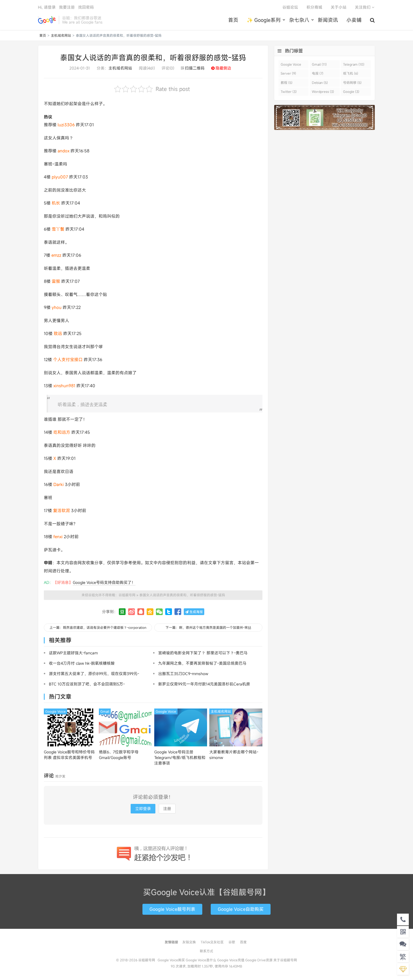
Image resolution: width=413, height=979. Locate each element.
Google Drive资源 (259, 960)
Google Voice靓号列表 (172, 909)
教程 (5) (286, 82)
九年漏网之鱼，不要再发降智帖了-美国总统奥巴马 (202, 663)
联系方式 (206, 951)
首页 (233, 20)
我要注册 (67, 7)
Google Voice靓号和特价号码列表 (69, 754)
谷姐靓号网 (47, 19)
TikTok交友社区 (212, 942)
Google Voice (55, 711)
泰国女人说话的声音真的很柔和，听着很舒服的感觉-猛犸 (153, 57)
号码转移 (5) (352, 82)
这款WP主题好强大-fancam (73, 652)
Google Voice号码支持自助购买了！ (104, 582)
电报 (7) (317, 73)
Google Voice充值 (230, 960)
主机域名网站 (61, 35)
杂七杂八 (299, 20)
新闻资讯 (328, 20)
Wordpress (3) (323, 91)
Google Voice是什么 (201, 960)
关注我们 (363, 7)
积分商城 (314, 7)
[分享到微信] (159, 611)
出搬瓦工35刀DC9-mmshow (183, 673)
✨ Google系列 (264, 20)
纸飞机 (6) (350, 73)
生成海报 (196, 611)
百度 (243, 942)
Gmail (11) (319, 64)
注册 (167, 808)
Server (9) (288, 73)
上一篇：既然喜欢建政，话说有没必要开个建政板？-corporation (97, 627)
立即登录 (143, 808)
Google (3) (351, 91)
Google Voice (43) (291, 65)
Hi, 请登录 (47, 7)
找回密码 (86, 7)
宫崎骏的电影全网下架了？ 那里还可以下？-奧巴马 (203, 652)
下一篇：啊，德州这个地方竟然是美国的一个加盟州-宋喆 (208, 627)
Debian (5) (320, 82)
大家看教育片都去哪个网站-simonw (233, 754)
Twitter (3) (289, 91)
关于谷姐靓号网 (285, 960)
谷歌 (231, 942)
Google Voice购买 (171, 960)
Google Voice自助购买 (241, 909)
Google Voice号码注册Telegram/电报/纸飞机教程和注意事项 (179, 757)
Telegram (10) (353, 64)
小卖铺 (354, 20)
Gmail (104, 711)
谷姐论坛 (290, 7)
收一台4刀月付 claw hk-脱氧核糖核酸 (82, 663)
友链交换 (189, 942)
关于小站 (338, 7)
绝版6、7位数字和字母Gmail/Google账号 (119, 754)
